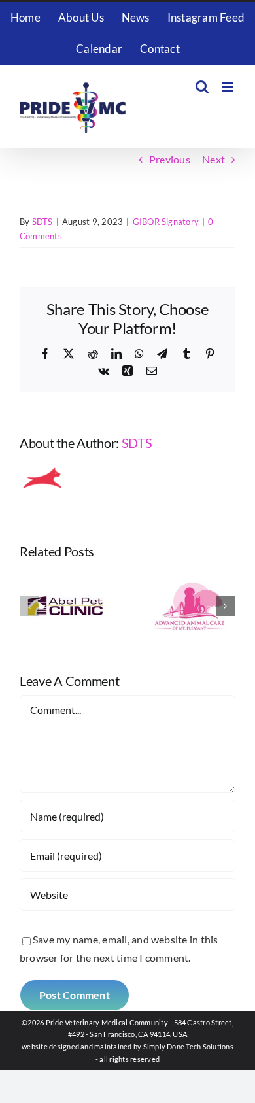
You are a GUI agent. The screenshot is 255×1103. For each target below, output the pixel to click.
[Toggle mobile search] (202, 86)
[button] (29, 606)
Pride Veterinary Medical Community (107, 1022)
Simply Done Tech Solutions (188, 1046)
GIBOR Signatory (166, 221)
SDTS (42, 221)
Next (213, 159)
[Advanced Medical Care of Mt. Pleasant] (189, 577)
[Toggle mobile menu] (228, 86)
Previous (169, 159)
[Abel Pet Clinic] (66, 577)
